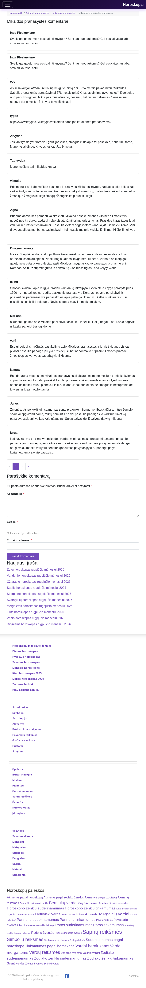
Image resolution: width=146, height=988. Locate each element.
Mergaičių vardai (114, 914)
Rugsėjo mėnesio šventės (68, 933)
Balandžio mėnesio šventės (34, 903)
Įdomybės (18, 813)
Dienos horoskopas (25, 651)
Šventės (17, 802)
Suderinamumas (22, 791)
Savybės (17, 751)
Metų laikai (19, 847)
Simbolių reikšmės (25, 939)
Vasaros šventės (71, 952)
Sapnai (16, 863)
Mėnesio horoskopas (26, 667)
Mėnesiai (18, 841)
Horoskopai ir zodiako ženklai (31, 645)
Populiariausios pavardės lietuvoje (37, 925)
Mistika (17, 780)
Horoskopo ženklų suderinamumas (35, 908)
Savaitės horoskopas (26, 662)
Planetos (18, 785)
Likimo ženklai (68, 914)
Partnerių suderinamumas (38, 920)
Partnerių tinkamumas (77, 920)
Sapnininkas (20, 707)
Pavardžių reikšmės (24, 734)
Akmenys (18, 723)
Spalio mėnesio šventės (56, 940)
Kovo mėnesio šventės (126, 909)
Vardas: (12, 521)
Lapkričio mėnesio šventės (20, 914)
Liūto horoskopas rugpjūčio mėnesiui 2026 (35, 612)
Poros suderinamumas (73, 925)
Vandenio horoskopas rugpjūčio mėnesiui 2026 (38, 575)
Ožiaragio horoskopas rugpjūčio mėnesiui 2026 (39, 581)
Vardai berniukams (92, 946)
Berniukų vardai (63, 903)
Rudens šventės (42, 932)
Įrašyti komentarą (23, 556)
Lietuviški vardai (48, 914)
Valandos (18, 830)
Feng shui (18, 858)
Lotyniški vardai (87, 914)
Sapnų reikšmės (102, 932)
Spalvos (17, 769)
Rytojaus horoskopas (26, 656)
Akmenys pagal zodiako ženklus (64, 897)
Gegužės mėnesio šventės (93, 903)
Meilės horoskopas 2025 (28, 678)
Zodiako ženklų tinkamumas (110, 958)
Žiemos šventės (34, 963)
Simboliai (18, 712)
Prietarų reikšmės (22, 933)
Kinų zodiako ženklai (25, 689)
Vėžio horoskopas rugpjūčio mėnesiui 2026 (36, 618)
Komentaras (15, 493)
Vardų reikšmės (22, 796)
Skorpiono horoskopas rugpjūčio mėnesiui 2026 (39, 593)
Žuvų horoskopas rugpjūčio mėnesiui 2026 (35, 569)
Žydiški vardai (51, 963)
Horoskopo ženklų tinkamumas (90, 908)
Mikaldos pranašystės (64, 13)
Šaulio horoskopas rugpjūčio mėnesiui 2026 (36, 587)
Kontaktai (134, 976)
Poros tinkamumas (108, 925)
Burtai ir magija (22, 774)
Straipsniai (19, 874)
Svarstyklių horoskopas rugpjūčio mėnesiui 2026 (39, 599)
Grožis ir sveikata (23, 740)
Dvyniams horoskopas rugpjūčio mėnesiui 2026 (39, 624)
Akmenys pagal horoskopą (25, 897)
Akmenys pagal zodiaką (101, 897)
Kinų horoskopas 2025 (27, 673)
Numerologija (21, 807)
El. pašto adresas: (19, 540)
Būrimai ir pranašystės (37, 13)
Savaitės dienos (22, 836)
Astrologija (19, 718)
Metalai (17, 869)
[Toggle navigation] (7, 4)
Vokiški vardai (91, 952)
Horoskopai (133, 4)
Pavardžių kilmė (104, 920)
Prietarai (17, 745)
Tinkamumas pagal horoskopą (50, 946)
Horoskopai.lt (15, 13)
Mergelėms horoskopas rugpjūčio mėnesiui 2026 (39, 606)
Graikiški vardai (118, 903)
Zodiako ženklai (22, 684)
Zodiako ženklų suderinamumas (60, 958)
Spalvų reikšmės (77, 940)
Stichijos (18, 852)
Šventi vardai (16, 963)
